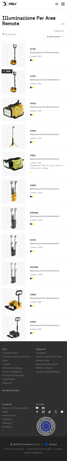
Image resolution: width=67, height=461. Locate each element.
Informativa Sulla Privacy (40, 449)
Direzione (7, 383)
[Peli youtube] (37, 408)
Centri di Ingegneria (12, 371)
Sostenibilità (8, 379)
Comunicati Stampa (12, 368)
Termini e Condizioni (14, 449)
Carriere (6, 364)
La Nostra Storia (10, 353)
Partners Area (42, 360)
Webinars (7, 423)
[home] (9, 3)
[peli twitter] (56, 412)
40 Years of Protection (13, 375)
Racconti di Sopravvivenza (15, 408)
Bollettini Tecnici (44, 368)
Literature (7, 419)
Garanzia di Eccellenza (47, 364)
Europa (52, 444)
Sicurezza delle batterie (48, 371)
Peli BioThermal (10, 390)
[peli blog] (62, 412)
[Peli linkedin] (43, 408)
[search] (56, 4)
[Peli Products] (37, 412)
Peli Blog (6, 427)
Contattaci (41, 353)
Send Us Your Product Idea (49, 356)
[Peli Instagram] (43, 412)
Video (5, 412)
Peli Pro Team (9, 415)
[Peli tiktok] (49, 412)
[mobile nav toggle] (63, 3)
